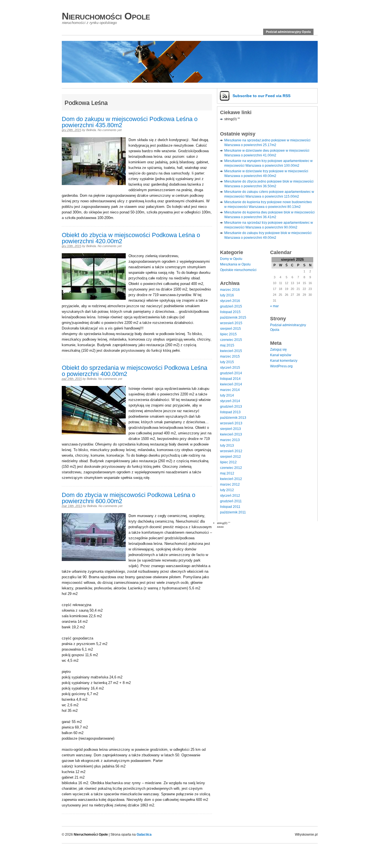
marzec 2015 (230, 356)
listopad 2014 (230, 379)
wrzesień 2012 (231, 451)
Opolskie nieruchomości (238, 270)
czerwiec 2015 (231, 340)
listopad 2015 (230, 312)
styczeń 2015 (230, 368)
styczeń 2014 (230, 401)
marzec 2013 (230, 440)
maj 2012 (227, 473)
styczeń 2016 (230, 301)
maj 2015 (227, 345)
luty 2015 (227, 362)
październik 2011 (233, 512)
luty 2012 (227, 490)
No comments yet (110, 130)
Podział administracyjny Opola (288, 31)
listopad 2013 (230, 412)
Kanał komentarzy (283, 361)
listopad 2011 (230, 507)
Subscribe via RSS (261, 95)
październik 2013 (233, 418)
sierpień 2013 (230, 429)
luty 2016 (227, 295)
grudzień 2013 (231, 406)
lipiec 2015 (228, 334)
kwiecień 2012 (231, 479)
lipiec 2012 (228, 462)
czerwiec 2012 (231, 468)
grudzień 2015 (231, 306)
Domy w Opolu (231, 259)
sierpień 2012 (230, 457)
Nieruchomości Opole (106, 16)
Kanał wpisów (280, 355)
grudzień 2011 (231, 501)
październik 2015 (233, 317)
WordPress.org (281, 366)
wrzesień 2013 (231, 423)
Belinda (91, 130)
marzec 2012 (230, 484)
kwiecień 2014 (231, 384)
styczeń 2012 (230, 496)
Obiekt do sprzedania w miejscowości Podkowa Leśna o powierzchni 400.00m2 (134, 370)
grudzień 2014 (231, 373)
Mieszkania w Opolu (235, 264)
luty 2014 (227, 395)
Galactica (144, 834)
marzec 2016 (230, 290)
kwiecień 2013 (231, 434)
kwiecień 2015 (231, 351)
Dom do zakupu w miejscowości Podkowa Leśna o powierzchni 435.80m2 (130, 122)
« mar (274, 306)
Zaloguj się (278, 349)
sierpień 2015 (230, 329)
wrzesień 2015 (231, 323)
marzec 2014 (230, 390)
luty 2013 (227, 445)
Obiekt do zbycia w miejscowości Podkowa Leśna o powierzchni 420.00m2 (131, 238)
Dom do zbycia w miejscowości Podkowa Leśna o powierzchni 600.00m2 (128, 498)
